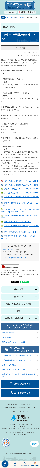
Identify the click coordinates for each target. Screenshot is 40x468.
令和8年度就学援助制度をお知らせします (16, 360)
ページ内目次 (20, 48)
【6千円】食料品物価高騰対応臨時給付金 (16, 355)
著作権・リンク (26, 404)
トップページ (11, 17)
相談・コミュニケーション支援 (18, 304)
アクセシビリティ (13, 404)
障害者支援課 (8, 249)
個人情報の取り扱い (11, 407)
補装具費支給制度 (8, 333)
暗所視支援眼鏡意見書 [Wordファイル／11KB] (20, 232)
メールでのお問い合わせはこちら (15, 258)
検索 (25, 464)
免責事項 (22, 407)
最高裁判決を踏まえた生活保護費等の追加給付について (19, 375)
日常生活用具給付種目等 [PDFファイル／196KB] (21, 181)
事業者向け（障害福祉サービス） (18, 318)
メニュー (5, 464)
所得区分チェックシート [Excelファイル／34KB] (21, 193)
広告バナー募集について (20, 411)
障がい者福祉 (20, 17)
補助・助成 (18, 297)
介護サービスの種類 (9, 365)
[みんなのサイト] (35, 464)
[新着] (15, 464)
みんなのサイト (35, 464)
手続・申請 (18, 289)
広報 (18, 311)
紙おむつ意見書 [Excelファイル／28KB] (18, 222)
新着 (15, 464)
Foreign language (10, 12)
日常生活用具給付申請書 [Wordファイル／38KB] (21, 185)
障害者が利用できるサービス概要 (14, 342)
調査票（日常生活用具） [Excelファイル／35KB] (21, 189)
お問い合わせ (31, 407)
